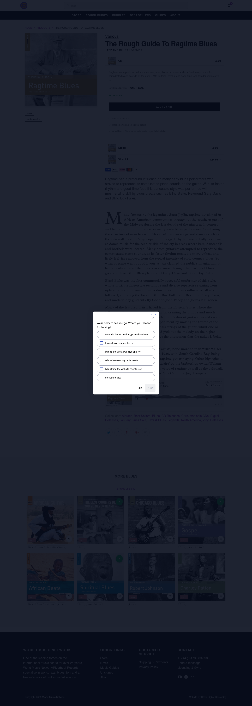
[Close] (153, 318)
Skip (140, 388)
